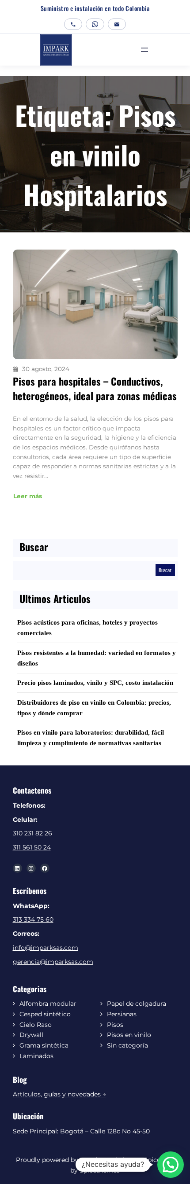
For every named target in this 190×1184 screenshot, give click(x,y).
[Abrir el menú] (144, 49)
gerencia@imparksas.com (53, 962)
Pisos (115, 1025)
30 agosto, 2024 (45, 368)
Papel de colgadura (136, 1004)
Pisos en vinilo (129, 1035)
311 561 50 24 (32, 847)
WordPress (97, 1160)
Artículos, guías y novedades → (59, 1094)
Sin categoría (127, 1045)
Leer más (27, 496)
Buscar (165, 570)
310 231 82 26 (32, 833)
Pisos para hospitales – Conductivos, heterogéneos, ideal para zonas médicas (95, 389)
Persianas (122, 1014)
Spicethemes (99, 1170)
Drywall (31, 1035)
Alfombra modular (47, 1004)
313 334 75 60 (33, 919)
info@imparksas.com (45, 948)
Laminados (36, 1056)
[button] (170, 1164)
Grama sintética (43, 1045)
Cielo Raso (35, 1025)
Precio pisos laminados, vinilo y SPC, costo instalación (95, 682)
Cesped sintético (45, 1014)
